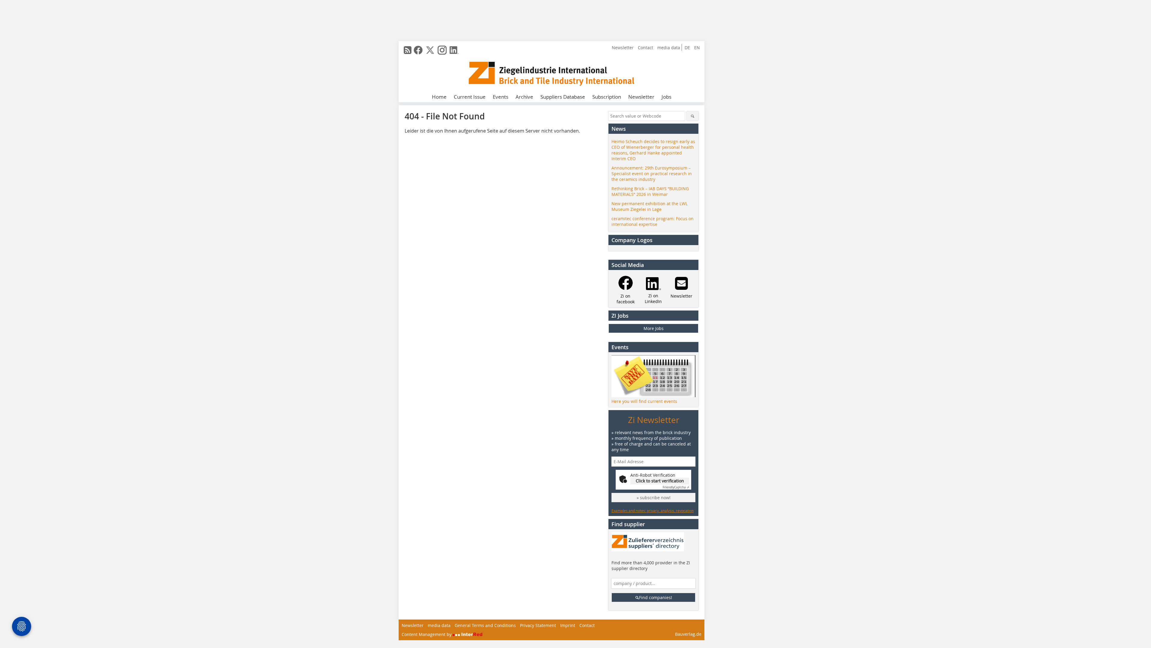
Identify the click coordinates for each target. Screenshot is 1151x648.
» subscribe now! (654, 497)
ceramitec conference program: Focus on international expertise (652, 221)
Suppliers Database (562, 96)
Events (500, 96)
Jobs (666, 96)
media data (668, 47)
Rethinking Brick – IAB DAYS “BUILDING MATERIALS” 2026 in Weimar (650, 191)
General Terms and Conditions (485, 625)
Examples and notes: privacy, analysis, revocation (652, 510)
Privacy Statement (538, 625)
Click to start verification (660, 481)
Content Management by (427, 634)
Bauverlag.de (688, 634)
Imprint (567, 625)
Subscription (606, 96)
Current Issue (470, 96)
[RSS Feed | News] (407, 50)
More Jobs (654, 328)
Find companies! (655, 597)
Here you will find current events (644, 401)
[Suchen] (692, 116)
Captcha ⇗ (676, 487)
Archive (524, 96)
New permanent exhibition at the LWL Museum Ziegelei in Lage (649, 206)
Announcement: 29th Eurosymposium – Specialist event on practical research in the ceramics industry (651, 173)
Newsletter (623, 47)
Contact (645, 47)
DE (687, 47)
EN (697, 47)
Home (439, 96)
